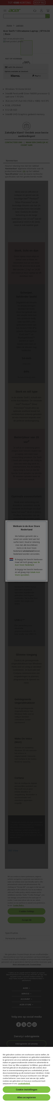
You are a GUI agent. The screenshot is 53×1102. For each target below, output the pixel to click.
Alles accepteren (26, 1097)
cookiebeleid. (24, 1083)
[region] (26, 1074)
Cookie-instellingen (26, 1089)
